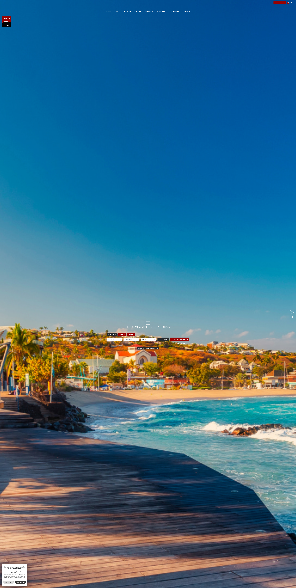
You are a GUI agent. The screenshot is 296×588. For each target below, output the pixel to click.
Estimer (131, 334)
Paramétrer (8, 582)
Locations (128, 11)
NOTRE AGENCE (161, 11)
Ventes (117, 11)
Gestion (138, 11)
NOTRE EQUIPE (175, 11)
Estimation (149, 11)
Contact (187, 11)
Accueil (108, 11)
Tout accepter (20, 582)
